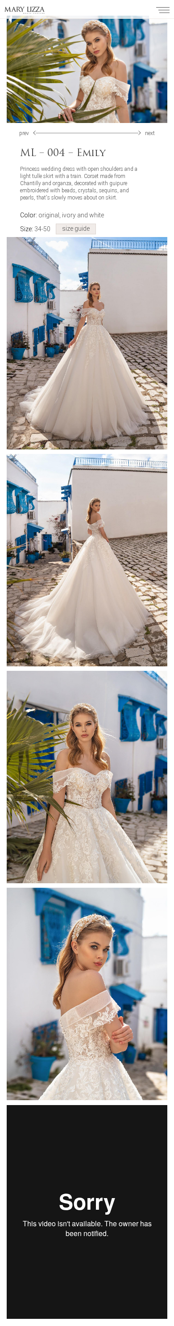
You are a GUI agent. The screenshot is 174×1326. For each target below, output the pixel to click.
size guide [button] (76, 228)
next (150, 133)
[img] (139, 133)
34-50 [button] (35, 229)
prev (24, 133)
